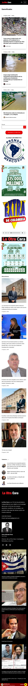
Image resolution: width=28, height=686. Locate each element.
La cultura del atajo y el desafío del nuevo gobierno (15, 477)
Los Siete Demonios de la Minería (15, 483)
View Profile (4, 536)
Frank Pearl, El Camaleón (7, 641)
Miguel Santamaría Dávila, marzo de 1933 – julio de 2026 (16, 472)
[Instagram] (10, 545)
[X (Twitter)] (6, 545)
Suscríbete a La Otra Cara (14, 132)
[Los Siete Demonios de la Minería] (4, 483)
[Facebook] (3, 545)
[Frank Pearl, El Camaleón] (14, 626)
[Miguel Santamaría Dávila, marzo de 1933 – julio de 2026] (4, 472)
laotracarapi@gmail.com (12, 518)
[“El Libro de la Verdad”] (14, 435)
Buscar (3, 124)
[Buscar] (21, 2)
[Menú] (25, 2)
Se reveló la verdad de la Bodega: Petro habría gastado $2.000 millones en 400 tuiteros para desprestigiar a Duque (13, 610)
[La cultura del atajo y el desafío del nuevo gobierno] (4, 478)
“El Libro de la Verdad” (7, 450)
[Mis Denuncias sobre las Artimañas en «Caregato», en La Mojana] (14, 101)
